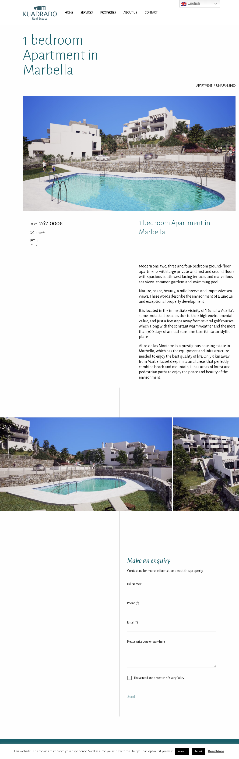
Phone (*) (133, 603)
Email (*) (132, 622)
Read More (216, 751)
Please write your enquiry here (146, 641)
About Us (130, 12)
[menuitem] (69, 12)
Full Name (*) (135, 584)
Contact (151, 12)
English (193, 3)
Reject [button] (198, 751)
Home (69, 12)
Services (87, 12)
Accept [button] (182, 751)
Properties (108, 12)
